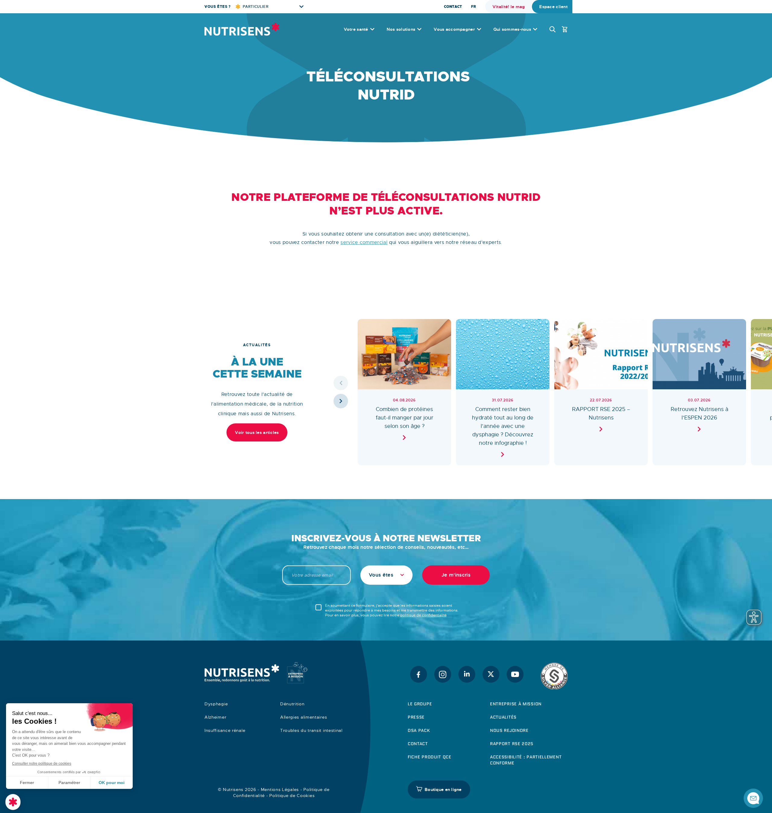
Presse (416, 717)
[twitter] (490, 674)
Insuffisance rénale (224, 730)
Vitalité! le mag (508, 6)
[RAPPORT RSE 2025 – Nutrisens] (601, 392)
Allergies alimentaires (303, 717)
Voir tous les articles (257, 432)
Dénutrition (292, 704)
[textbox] (386, 575)
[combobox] (386, 575)
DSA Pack (419, 730)
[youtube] (515, 674)
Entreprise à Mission (516, 704)
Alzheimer (215, 717)
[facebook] (418, 674)
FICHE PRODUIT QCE (429, 757)
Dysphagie (216, 704)
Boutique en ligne (443, 789)
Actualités (503, 717)
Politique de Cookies (292, 795)
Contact (453, 6)
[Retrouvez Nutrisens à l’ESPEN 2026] (699, 392)
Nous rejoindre (509, 730)
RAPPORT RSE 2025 (511, 744)
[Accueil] (241, 29)
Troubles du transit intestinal (311, 730)
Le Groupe (420, 704)
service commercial (364, 242)
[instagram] (442, 674)
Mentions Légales (280, 789)
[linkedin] (466, 674)
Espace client (553, 6)
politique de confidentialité (423, 615)
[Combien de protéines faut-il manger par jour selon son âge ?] (404, 392)
